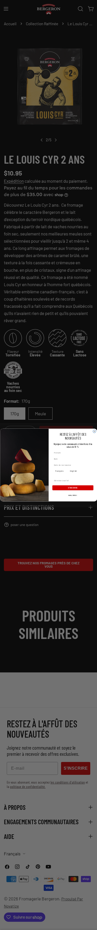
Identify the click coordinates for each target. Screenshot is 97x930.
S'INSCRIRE (73, 488)
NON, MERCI (73, 495)
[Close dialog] (94, 431)
